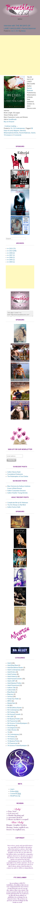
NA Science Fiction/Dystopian (17, 723)
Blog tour (10, 694)
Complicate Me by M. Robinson (17, 502)
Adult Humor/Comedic (14, 678)
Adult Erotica (11, 672)
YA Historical (11, 739)
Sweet (33, 133)
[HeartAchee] (20, 342)
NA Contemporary (13, 710)
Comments (15, 793)
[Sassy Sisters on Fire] (20, 776)
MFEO (9, 701)
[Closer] (20, 605)
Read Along (11, 725)
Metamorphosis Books (11, 133)
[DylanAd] (20, 168)
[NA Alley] (20, 653)
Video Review (12, 730)
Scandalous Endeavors (15, 474)
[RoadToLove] (20, 624)
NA (8, 705)
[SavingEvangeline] (20, 547)
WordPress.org (15, 796)
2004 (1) (11, 262)
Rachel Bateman (24, 133)
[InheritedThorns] (20, 567)
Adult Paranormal (13, 685)
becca (23, 31)
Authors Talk (11, 687)
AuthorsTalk (11, 690)
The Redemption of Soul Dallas (17, 476)
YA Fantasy (11, 736)
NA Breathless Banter (14, 707)
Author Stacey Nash (14, 472)
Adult (9, 663)
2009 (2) (11, 253)
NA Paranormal (12, 721)
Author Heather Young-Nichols (17, 493)
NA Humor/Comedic (14, 714)
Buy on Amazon (9, 121)
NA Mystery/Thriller (13, 719)
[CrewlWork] (20, 361)
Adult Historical (12, 676)
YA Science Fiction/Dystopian (17, 745)
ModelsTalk (11, 703)
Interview (23, 130)
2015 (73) (11, 248)
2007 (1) (11, 255)
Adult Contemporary (14, 670)
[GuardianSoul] (20, 419)
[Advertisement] (20, 55)
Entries (14, 791)
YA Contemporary (19, 128)
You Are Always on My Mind (16, 505)
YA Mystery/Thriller (13, 741)
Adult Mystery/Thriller (14, 683)
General (10, 696)
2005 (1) (11, 259)
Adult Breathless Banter (15, 667)
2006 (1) (11, 257)
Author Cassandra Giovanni (16, 490)
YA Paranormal (12, 743)
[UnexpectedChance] (20, 234)
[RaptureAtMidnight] (20, 380)
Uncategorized (12, 727)
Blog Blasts (11, 692)
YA (11, 128)
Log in (12, 789)
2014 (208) (11, 251)
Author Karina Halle (13, 507)
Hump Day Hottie (13, 699)
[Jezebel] (20, 527)
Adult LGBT (11, 681)
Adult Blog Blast (12, 665)
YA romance (8, 135)
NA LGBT (10, 716)
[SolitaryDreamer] (20, 400)
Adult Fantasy (11, 674)
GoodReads (12, 119)
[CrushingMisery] (20, 586)
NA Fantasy (11, 712)
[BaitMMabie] (20, 188)
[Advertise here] (20, 643)
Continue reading (11, 126)
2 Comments (17, 135)
